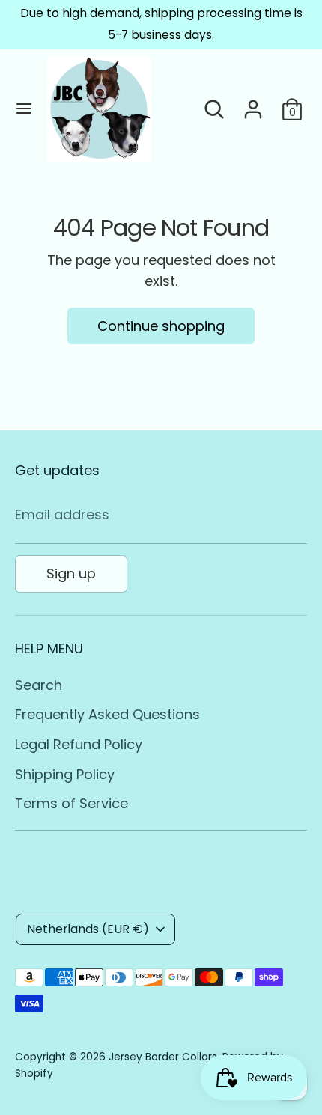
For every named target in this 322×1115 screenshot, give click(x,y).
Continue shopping (161, 326)
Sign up (71, 573)
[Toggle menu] (24, 109)
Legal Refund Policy (78, 744)
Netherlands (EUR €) (88, 929)
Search (38, 685)
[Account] (253, 104)
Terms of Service (71, 803)
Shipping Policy (65, 774)
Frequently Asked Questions (107, 714)
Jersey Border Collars (163, 1057)
